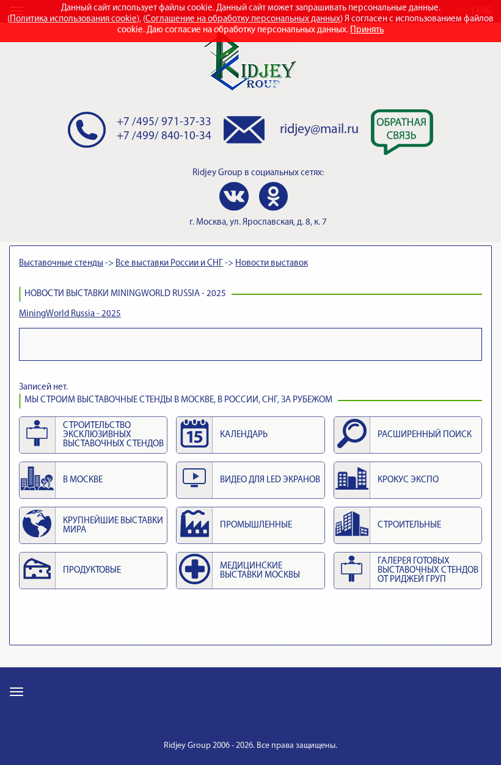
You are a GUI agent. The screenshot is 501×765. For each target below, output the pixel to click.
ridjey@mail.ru (319, 130)
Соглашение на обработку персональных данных (242, 19)
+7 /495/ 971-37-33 (164, 122)
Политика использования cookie (73, 19)
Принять (367, 30)
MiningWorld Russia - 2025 (70, 314)
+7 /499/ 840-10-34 (164, 136)
